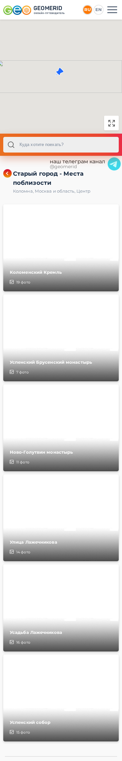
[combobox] (61, 145)
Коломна (24, 191)
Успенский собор (30, 722)
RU (87, 9)
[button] (59, 71)
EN (98, 9)
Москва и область (55, 191)
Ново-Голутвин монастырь (41, 452)
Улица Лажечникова (33, 542)
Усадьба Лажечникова (36, 632)
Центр (83, 191)
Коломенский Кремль (36, 272)
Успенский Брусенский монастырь (51, 362)
